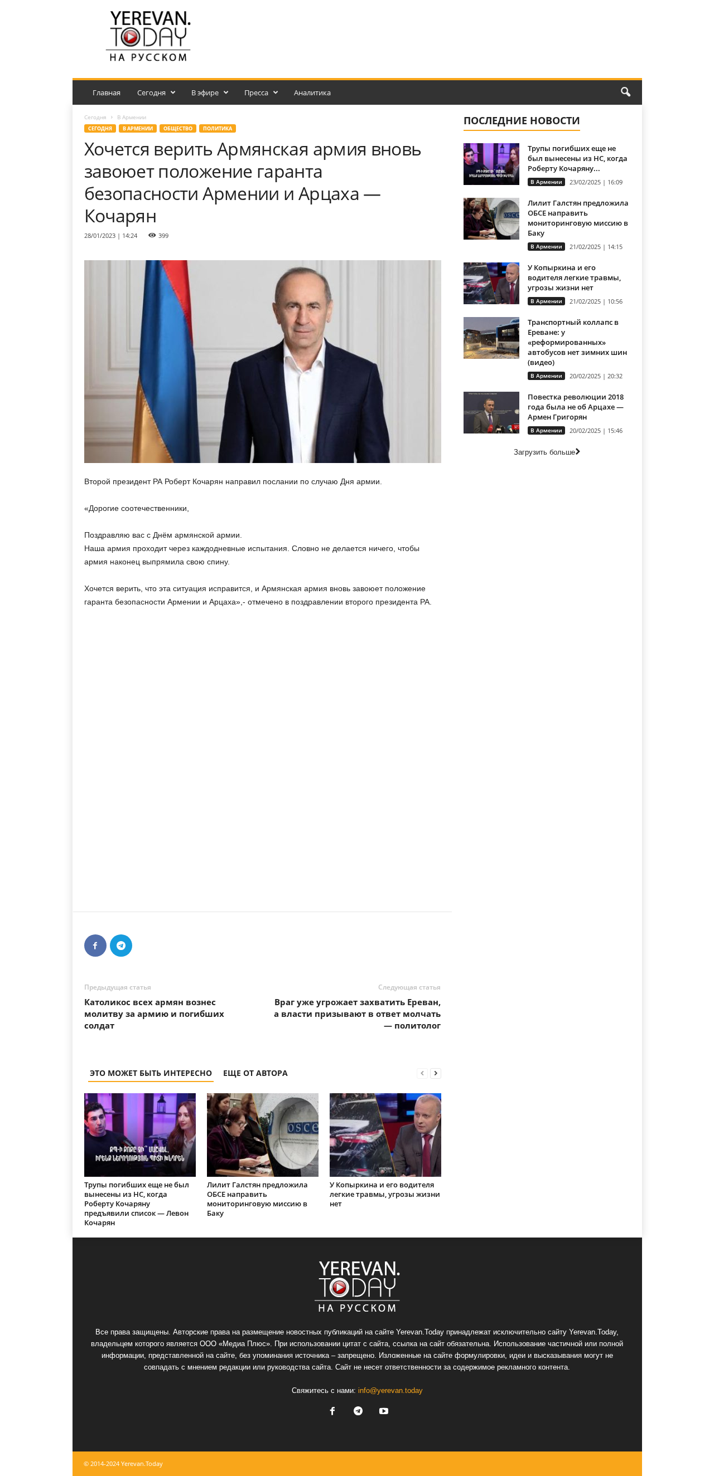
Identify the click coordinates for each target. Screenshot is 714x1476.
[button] (625, 92)
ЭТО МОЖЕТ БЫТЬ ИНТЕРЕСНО (151, 1073)
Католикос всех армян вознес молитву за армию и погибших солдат (154, 1013)
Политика (217, 128)
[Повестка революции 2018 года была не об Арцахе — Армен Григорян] (491, 412)
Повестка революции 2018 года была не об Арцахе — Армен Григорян (576, 407)
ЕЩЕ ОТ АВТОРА (255, 1073)
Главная (106, 92)
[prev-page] (422, 1073)
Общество (177, 128)
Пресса (256, 92)
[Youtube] (382, 1412)
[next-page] (435, 1073)
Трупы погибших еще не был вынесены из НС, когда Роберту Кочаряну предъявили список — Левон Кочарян (136, 1203)
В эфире (205, 92)
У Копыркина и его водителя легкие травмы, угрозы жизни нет (385, 1194)
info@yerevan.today (390, 1390)
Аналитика (312, 92)
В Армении (138, 128)
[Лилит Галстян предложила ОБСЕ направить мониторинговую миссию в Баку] (263, 1135)
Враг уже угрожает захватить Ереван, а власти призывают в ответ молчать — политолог (357, 1013)
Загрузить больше (544, 452)
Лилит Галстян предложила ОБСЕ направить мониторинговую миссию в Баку (257, 1199)
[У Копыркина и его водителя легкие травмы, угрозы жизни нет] (385, 1135)
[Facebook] (95, 945)
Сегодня (151, 92)
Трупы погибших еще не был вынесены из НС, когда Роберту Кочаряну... (578, 158)
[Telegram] (121, 945)
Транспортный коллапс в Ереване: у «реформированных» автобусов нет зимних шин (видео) (577, 342)
